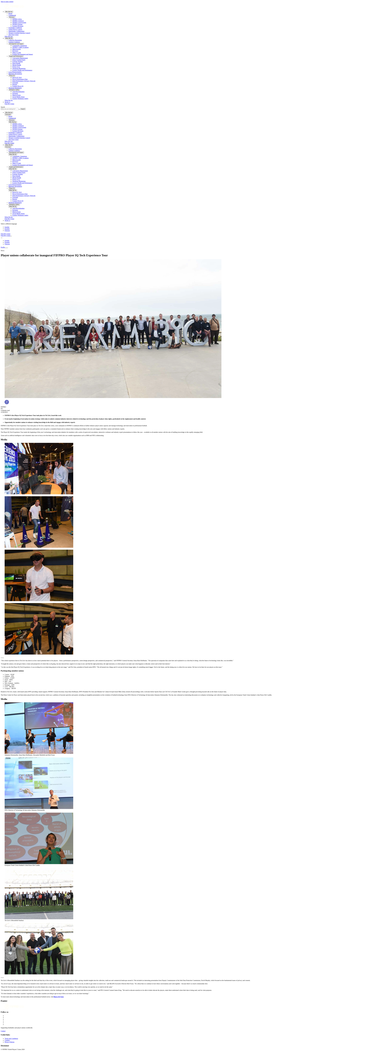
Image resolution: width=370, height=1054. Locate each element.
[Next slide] (3, 977)
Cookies (7, 1040)
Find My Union (9, 104)
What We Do (8, 38)
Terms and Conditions (11, 1038)
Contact (3, 1031)
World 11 (7, 102)
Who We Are (8, 11)
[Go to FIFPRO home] (185, 6)
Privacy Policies (9, 1042)
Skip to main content (7, 1)
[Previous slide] (1, 977)
